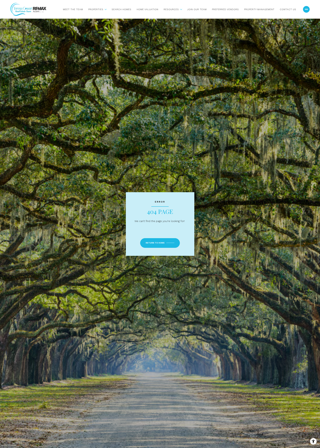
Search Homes (121, 9)
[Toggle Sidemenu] (306, 9)
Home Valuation (147, 9)
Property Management (259, 9)
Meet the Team (73, 9)
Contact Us (288, 9)
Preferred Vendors (225, 9)
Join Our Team (197, 9)
